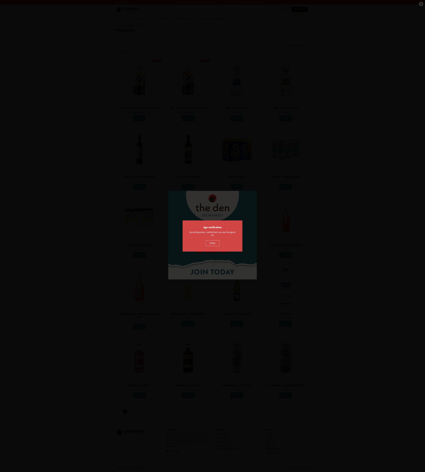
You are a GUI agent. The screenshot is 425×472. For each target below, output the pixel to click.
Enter (212, 243)
